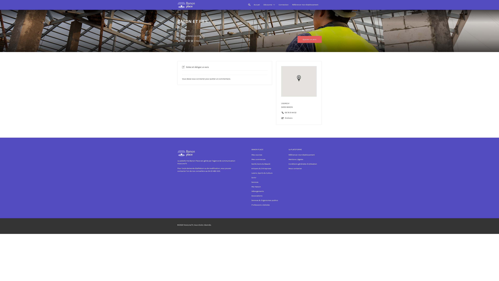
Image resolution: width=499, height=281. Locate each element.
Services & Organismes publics (264, 200)
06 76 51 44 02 (290, 112)
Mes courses (256, 155)
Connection (283, 5)
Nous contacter (295, 168)
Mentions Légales (295, 159)
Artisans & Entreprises (261, 168)
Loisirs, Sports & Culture (261, 173)
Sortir (253, 178)
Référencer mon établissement (305, 5)
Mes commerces (258, 159)
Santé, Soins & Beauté (260, 164)
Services (254, 182)
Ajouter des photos (313, 30)
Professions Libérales (260, 205)
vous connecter (198, 79)
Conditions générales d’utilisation (302, 164)
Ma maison (256, 187)
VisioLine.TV (188, 225)
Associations (256, 196)
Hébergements (257, 191)
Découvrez (267, 5)
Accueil (257, 5)
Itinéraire (288, 118)
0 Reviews (199, 41)
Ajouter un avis (309, 39)
